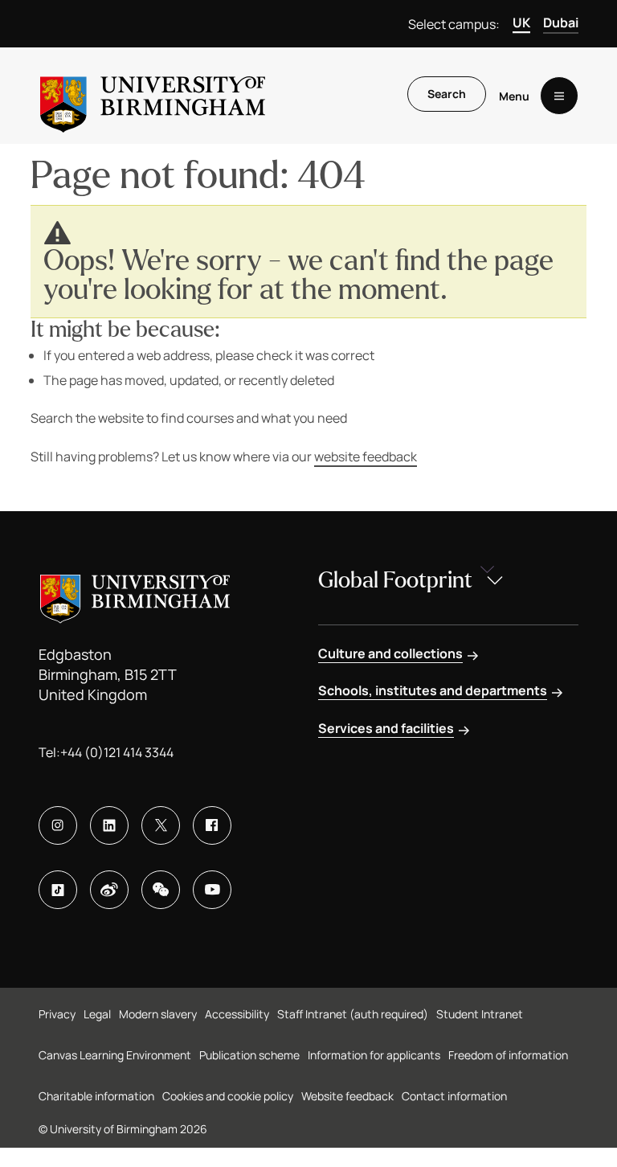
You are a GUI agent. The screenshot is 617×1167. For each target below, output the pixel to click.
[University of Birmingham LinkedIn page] (109, 825)
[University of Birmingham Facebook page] (212, 825)
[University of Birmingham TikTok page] (58, 889)
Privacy (57, 1014)
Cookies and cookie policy (227, 1096)
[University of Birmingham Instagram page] (58, 825)
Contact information (454, 1096)
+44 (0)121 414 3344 (117, 752)
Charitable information (96, 1096)
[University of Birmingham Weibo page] (109, 889)
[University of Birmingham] (153, 95)
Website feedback (347, 1096)
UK (521, 22)
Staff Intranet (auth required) (352, 1014)
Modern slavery (158, 1014)
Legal (97, 1014)
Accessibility (237, 1014)
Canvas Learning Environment (115, 1055)
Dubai (560, 22)
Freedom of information (508, 1055)
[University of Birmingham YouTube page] (212, 889)
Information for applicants (374, 1055)
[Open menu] (559, 95)
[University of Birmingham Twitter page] (160, 825)
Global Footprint (395, 580)
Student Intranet (479, 1014)
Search (446, 93)
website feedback (365, 456)
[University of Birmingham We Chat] (160, 889)
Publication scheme (249, 1055)
